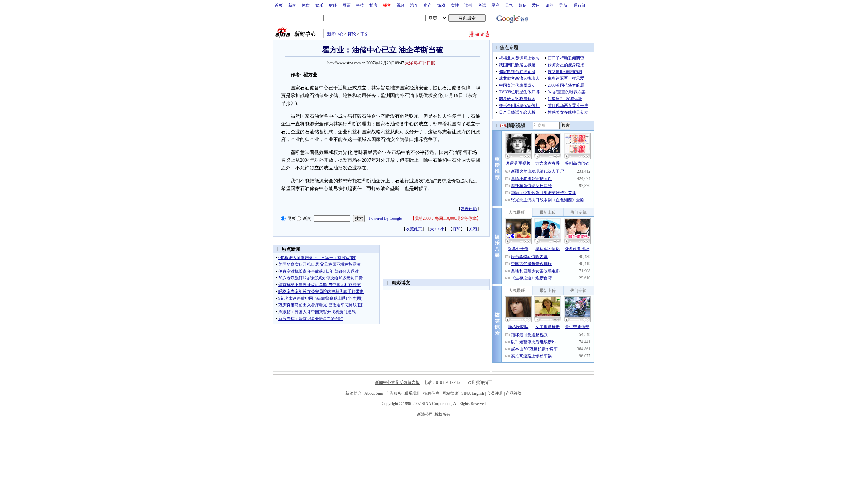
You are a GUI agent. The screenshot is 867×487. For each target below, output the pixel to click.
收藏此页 (414, 229)
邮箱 (550, 5)
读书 (468, 5)
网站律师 (450, 393)
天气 (509, 5)
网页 (292, 218)
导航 (563, 5)
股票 (346, 5)
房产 (428, 5)
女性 (455, 5)
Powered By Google (385, 218)
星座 (495, 5)
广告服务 (393, 393)
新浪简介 (353, 393)
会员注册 (495, 393)
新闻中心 (335, 34)
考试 (482, 5)
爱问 (536, 5)
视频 (401, 5)
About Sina (373, 393)
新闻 (292, 5)
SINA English (472, 393)
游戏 (441, 5)
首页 (279, 5)
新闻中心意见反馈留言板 (397, 382)
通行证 (580, 5)
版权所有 (442, 414)
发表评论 (469, 208)
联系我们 (412, 393)
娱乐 (319, 5)
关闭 (473, 229)
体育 (306, 5)
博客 (373, 5)
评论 (352, 34)
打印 (456, 229)
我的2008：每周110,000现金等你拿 (446, 218)
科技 (360, 5)
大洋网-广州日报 (420, 63)
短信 (523, 5)
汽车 (414, 5)
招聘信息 (431, 393)
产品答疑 (514, 393)
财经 (333, 5)
